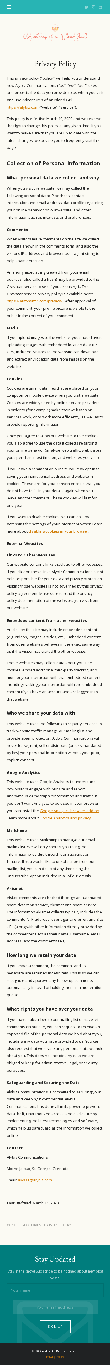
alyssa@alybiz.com (35, 1180)
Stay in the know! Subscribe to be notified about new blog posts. (55, 1274)
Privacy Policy (55, 1357)
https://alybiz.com (22, 107)
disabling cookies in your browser (58, 531)
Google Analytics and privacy (65, 818)
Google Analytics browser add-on (69, 810)
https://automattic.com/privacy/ (34, 301)
